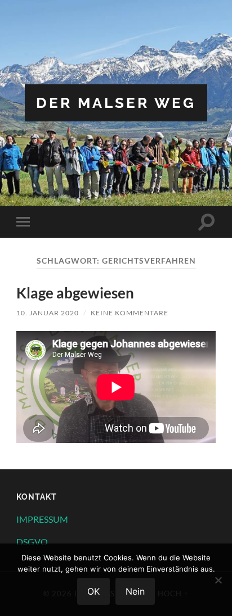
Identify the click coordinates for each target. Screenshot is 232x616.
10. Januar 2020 (47, 313)
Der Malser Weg (116, 102)
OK (93, 591)
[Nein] (218, 580)
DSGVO (32, 541)
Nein (135, 591)
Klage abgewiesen (75, 293)
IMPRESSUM (42, 519)
